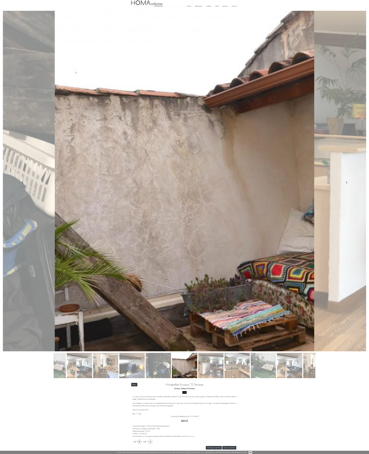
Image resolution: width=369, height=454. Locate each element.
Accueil (189, 6)
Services (225, 6)
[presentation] (22, 181)
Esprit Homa (198, 6)
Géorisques (191, 436)
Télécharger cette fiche (214, 448)
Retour (134, 385)
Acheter (208, 6)
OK (250, 452)
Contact (234, 6)
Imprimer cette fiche (229, 448)
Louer (217, 6)
